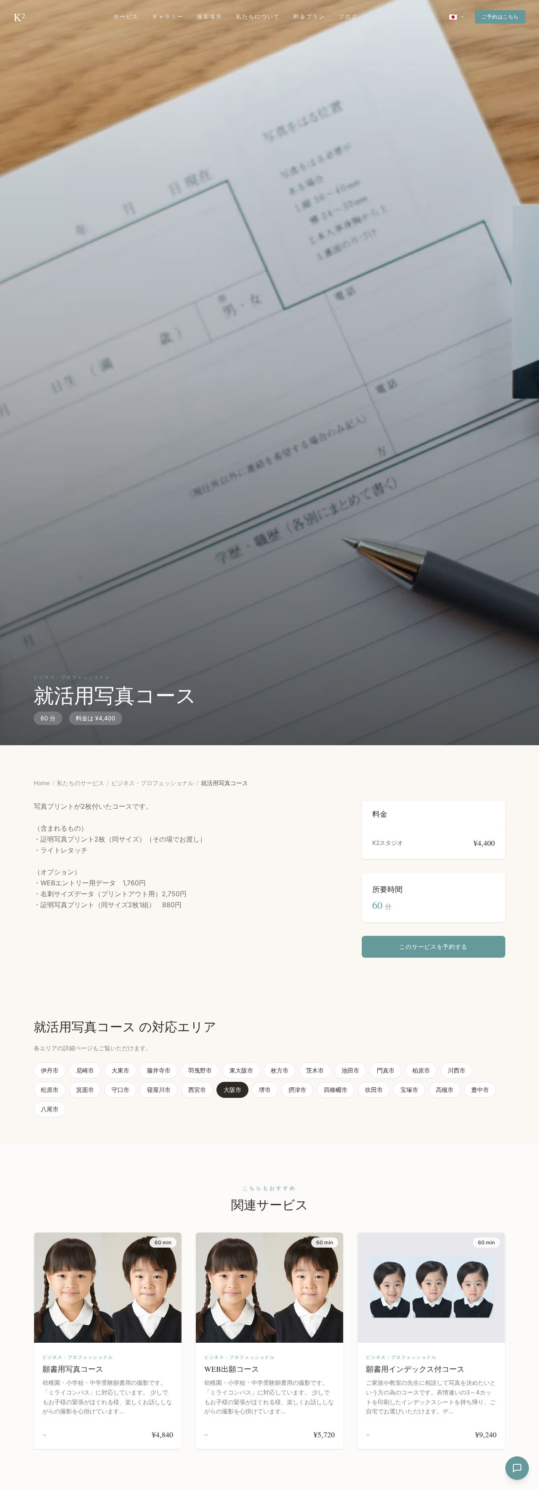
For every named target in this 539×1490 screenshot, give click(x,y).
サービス (126, 16)
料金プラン (309, 16)
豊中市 (480, 1089)
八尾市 (50, 1109)
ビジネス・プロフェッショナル (152, 782)
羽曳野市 (200, 1070)
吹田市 (374, 1089)
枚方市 (279, 1070)
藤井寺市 (159, 1070)
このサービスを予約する (433, 946)
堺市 (265, 1089)
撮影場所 (209, 16)
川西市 (456, 1070)
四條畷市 (335, 1089)
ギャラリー (168, 16)
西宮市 (197, 1089)
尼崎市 (85, 1070)
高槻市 (445, 1089)
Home (42, 782)
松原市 (50, 1089)
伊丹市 (50, 1070)
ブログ (348, 16)
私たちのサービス (80, 782)
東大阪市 (241, 1070)
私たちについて (258, 16)
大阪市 (232, 1089)
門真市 (386, 1070)
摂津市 (297, 1089)
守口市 (120, 1089)
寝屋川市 (159, 1089)
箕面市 (85, 1089)
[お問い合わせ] (517, 1468)
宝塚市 (409, 1089)
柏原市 (421, 1070)
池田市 (350, 1070)
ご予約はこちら (500, 16)
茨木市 (315, 1070)
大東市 (120, 1070)
